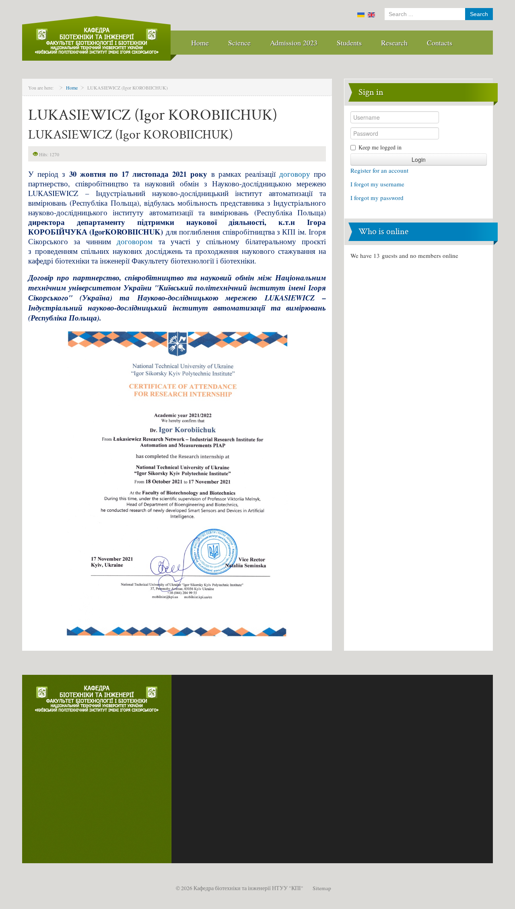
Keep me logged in (380, 147)
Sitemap (322, 888)
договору (294, 174)
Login (419, 159)
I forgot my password (377, 198)
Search (479, 14)
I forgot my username (377, 184)
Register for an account (379, 170)
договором (134, 241)
